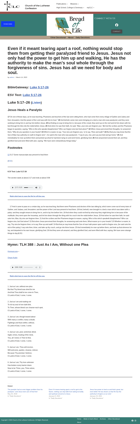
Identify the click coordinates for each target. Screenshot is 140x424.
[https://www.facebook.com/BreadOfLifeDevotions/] (116, 26)
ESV (10, 161)
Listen (36, 102)
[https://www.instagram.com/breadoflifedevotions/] (135, 421)
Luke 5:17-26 (39, 87)
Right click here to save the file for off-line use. (27, 196)
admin (12, 77)
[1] (9, 155)
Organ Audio (12, 258)
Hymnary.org (13, 251)
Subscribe (8, 24)
